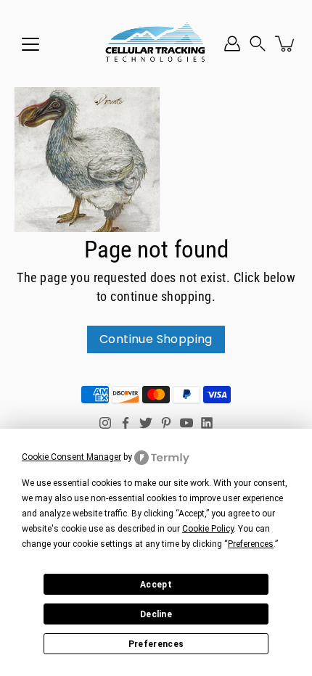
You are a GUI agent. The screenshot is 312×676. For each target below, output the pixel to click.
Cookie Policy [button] (208, 529)
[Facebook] (125, 423)
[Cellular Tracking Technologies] (156, 43)
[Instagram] (105, 423)
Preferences (156, 644)
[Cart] (285, 43)
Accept (156, 585)
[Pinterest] (166, 423)
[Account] (232, 43)
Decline (156, 614)
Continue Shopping (156, 339)
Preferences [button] (251, 544)
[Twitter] (145, 423)
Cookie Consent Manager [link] (71, 457)
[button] (258, 43)
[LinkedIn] (206, 423)
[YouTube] (186, 423)
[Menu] (30, 44)
